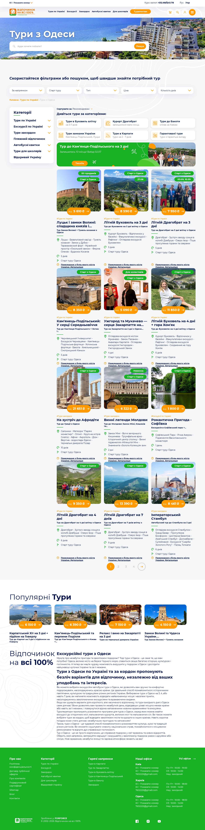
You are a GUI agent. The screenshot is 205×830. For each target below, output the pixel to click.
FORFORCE (61, 818)
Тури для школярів (27, 151)
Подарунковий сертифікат (17, 784)
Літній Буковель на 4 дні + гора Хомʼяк (173, 323)
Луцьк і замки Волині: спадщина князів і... (76, 224)
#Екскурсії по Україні (161, 416)
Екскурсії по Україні (28, 126)
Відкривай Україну (27, 157)
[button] (31, 2)
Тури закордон (24, 132)
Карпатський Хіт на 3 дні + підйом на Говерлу (28, 635)
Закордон (84, 11)
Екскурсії (72, 11)
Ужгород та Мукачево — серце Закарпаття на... (125, 323)
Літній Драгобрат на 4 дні (76, 517)
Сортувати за (64, 109)
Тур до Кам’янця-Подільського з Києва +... (75, 640)
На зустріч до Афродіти (78, 420)
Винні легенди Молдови (126, 420)
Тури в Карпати (97, 763)
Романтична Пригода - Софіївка (171, 422)
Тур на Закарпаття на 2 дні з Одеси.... (123, 329)
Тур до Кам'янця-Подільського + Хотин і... (78, 330)
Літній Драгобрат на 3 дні (170, 224)
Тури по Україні (56, 11)
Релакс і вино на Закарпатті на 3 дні (119, 635)
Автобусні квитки (101, 11)
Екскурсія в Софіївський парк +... (168, 428)
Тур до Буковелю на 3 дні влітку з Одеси (126, 226)
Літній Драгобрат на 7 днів (123, 517)
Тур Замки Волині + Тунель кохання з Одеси (77, 231)
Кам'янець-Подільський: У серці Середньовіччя (78, 323)
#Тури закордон (64, 416)
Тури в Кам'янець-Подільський (105, 776)
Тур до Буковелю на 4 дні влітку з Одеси (173, 329)
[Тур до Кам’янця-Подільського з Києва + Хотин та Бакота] (75, 615)
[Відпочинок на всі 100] (22, 12)
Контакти (14, 798)
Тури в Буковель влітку (101, 772)
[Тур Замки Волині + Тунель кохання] (166, 615)
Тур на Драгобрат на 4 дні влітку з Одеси (79, 523)
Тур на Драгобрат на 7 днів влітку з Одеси (123, 524)
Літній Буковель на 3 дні (126, 222)
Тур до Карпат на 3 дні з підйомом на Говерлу (29, 640)
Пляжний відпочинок (29, 139)
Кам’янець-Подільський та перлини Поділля (74, 635)
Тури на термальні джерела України (118, 640)
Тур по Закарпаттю (98, 768)
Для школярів (120, 11)
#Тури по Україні (64, 218)
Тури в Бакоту (96, 780)
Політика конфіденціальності (20, 765)
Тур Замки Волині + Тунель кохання (164, 640)
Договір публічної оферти (19, 773)
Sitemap (14, 790)
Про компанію (17, 778)
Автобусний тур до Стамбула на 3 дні (171, 523)
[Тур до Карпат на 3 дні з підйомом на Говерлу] (30, 615)
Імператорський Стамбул (166, 517)
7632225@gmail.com (147, 774)
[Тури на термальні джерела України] (120, 615)
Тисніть (79, 163)
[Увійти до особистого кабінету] (185, 12)
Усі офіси (185, 758)
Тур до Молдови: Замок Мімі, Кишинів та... (124, 425)
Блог (12, 794)
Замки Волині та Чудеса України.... (162, 635)
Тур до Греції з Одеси (68, 424)
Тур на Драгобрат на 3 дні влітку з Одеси (173, 230)
